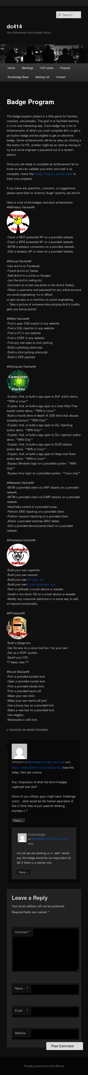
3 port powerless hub (41, 584)
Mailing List (42, 77)
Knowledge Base (18, 77)
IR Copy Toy (36, 579)
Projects (65, 68)
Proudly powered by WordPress (44, 1066)
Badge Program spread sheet (53, 174)
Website (20, 1033)
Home (11, 68)
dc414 (14, 26)
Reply (18, 820)
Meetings (27, 68)
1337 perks (46, 68)
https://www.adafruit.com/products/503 (37, 767)
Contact (60, 77)
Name (21, 988)
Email (21, 1010)
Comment (22, 932)
